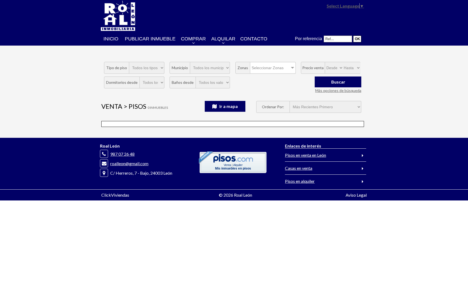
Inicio (110, 39)
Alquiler (238, 165)
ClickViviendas (115, 194)
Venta (227, 165)
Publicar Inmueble (150, 39)
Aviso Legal (356, 194)
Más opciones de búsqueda (338, 90)
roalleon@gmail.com (129, 163)
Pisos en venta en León (305, 155)
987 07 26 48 (122, 154)
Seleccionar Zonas (268, 68)
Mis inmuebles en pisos (233, 168)
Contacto (253, 39)
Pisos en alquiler (300, 181)
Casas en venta (298, 168)
